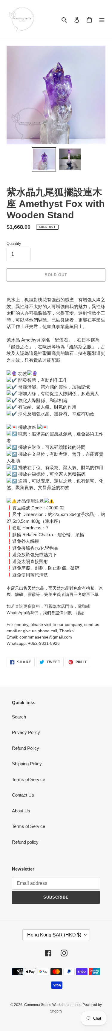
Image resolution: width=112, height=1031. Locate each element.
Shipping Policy (27, 763)
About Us (21, 810)
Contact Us (23, 794)
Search (19, 716)
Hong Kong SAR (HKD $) (54, 934)
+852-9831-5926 (44, 643)
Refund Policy (25, 748)
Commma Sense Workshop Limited (53, 1005)
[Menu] (102, 19)
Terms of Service (28, 779)
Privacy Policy (26, 732)
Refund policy (25, 842)
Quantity (14, 243)
